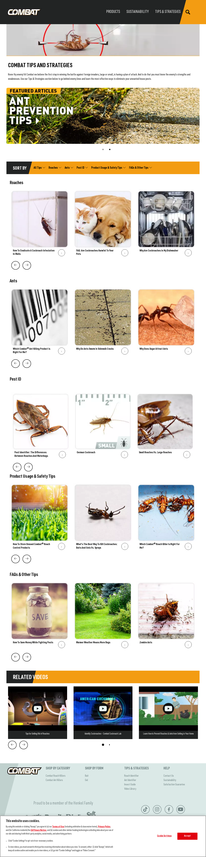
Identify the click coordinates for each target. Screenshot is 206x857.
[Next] (27, 265)
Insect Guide (130, 784)
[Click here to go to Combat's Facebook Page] (169, 809)
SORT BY (19, 168)
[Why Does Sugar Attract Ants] (166, 322)
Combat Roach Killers (56, 776)
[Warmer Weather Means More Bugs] (103, 616)
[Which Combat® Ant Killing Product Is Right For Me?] (40, 322)
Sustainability (170, 780)
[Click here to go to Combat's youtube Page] (180, 809)
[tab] (109, 149)
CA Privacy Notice (38, 830)
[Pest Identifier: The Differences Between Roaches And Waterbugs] (40, 426)
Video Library (130, 789)
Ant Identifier (130, 780)
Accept (187, 836)
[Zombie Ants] (166, 616)
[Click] (61, 252)
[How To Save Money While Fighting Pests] (40, 616)
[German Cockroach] (103, 426)
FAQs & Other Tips (24, 575)
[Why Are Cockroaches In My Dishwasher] (166, 224)
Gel (86, 780)
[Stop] (103, 149)
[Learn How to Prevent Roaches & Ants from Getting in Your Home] (168, 712)
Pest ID (15, 379)
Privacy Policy (104, 827)
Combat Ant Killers (54, 780)
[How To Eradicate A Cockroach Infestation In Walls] (40, 224)
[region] (103, 836)
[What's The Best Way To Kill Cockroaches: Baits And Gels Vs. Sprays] (103, 518)
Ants (13, 281)
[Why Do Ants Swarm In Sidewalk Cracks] (103, 322)
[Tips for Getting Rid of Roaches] (37, 712)
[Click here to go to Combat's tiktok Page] (145, 809)
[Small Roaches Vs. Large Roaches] (165, 426)
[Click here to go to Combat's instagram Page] (157, 809)
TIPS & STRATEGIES (136, 768)
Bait (87, 776)
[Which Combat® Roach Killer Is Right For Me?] (166, 518)
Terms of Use (58, 827)
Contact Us (169, 776)
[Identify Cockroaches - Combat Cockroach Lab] (103, 712)
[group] (103, 121)
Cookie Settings (164, 836)
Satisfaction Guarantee (174, 784)
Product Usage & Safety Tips (32, 476)
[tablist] (103, 744)
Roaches (16, 183)
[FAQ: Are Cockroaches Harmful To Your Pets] (103, 224)
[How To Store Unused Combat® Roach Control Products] (40, 518)
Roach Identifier (131, 776)
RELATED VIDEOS (30, 678)
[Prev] (15, 265)
